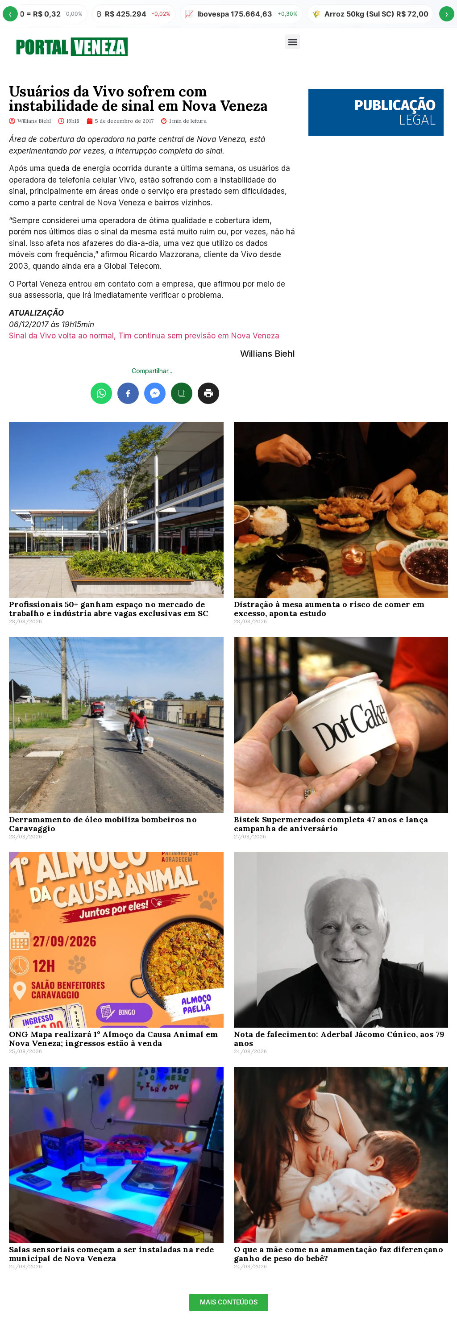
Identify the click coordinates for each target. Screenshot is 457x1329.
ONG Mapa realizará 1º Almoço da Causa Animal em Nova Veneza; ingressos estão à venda (113, 1038)
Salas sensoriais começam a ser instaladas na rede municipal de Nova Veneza (111, 1253)
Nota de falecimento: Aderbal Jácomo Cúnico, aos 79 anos (339, 1038)
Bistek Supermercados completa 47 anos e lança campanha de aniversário (331, 823)
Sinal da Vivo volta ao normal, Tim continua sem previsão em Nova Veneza (144, 335)
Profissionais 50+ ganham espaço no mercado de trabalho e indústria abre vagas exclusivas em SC (108, 608)
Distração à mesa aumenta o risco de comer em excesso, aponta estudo (329, 608)
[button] (292, 41)
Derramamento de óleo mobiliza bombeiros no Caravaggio (103, 823)
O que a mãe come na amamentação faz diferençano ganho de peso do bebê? (338, 1253)
